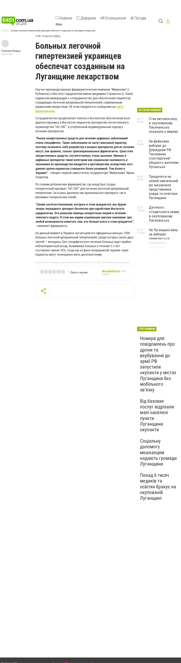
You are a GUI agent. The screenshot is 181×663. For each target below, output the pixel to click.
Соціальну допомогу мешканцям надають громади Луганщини (158, 452)
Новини (65, 18)
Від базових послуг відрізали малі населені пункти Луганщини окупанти (157, 415)
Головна (5, 30)
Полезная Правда (11, 50)
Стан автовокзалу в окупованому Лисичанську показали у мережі (163, 125)
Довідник (88, 18)
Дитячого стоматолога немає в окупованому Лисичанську (164, 213)
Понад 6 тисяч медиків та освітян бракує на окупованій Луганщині (158, 486)
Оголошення (115, 18)
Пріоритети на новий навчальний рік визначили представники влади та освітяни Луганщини (163, 187)
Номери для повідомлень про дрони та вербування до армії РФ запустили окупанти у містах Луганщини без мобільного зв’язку (158, 364)
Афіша (59, 24)
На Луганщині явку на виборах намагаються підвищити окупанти (163, 238)
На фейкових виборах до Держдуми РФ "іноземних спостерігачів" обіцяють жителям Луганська (163, 154)
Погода (140, 18)
